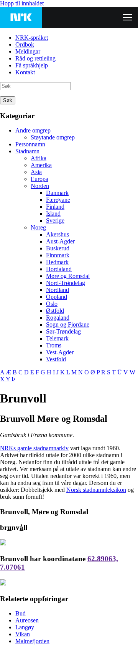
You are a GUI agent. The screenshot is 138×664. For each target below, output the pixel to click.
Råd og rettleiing (35, 58)
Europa (39, 179)
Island (53, 213)
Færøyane (58, 199)
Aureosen (27, 620)
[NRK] (21, 17)
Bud (20, 613)
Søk (7, 100)
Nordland (57, 290)
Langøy (24, 627)
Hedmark (57, 262)
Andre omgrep (33, 130)
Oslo (52, 303)
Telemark (57, 338)
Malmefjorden (32, 641)
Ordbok (24, 44)
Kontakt (25, 72)
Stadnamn (27, 151)
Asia (36, 172)
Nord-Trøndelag (65, 283)
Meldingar (27, 51)
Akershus (57, 234)
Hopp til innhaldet (22, 3)
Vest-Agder (60, 352)
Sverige (55, 220)
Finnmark (57, 255)
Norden (40, 186)
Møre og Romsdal (68, 276)
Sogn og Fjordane (67, 324)
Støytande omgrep (53, 137)
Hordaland (59, 269)
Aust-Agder (60, 241)
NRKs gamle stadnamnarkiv (34, 448)
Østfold (55, 310)
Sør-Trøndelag (63, 331)
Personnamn (30, 144)
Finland (55, 206)
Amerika (41, 165)
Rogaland (57, 317)
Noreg (38, 227)
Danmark (57, 192)
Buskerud (57, 248)
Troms (53, 345)
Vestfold (56, 359)
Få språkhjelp (31, 65)
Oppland (56, 296)
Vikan (22, 634)
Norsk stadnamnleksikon (96, 489)
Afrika (38, 158)
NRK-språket (31, 37)
